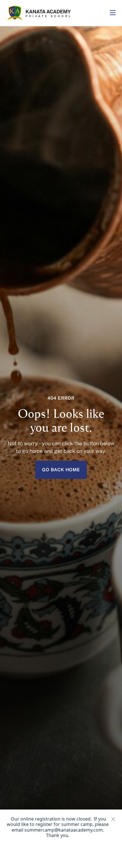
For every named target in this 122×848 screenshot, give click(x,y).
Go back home (61, 469)
